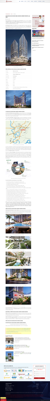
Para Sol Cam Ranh (39, 394)
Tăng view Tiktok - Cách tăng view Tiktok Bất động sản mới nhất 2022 (37, 41)
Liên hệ (43, 1)
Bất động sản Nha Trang (29, 395)
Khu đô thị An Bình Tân (16, 394)
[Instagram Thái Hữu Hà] (9, 390)
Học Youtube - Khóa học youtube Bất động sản (17, 396)
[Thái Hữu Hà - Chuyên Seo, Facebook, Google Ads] (38, 21)
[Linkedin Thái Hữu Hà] (8, 390)
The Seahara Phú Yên (30, 394)
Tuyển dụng (39, 1)
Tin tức (37, 387)
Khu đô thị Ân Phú (20, 395)
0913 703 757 (40, 369)
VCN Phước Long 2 (34, 394)
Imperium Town (7, 394)
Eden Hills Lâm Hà (9, 396)
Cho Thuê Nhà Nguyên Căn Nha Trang (19, 351)
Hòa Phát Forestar (16, 395)
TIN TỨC (29, 1)
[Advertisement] (25, 8)
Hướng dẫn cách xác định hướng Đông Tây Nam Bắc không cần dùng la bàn (38, 45)
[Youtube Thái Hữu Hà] (10, 390)
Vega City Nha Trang (24, 395)
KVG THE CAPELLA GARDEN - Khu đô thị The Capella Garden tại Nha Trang (30, 396)
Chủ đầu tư (35, 1)
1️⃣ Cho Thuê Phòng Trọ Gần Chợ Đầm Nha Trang (20, 345)
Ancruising (26, 394)
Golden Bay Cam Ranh (26, 328)
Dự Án (25, 1)
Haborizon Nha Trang (11, 395)
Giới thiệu (22, 1)
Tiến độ (32, 1)
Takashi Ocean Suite (11, 394)
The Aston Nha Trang (35, 395)
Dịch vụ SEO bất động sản (35, 43)
